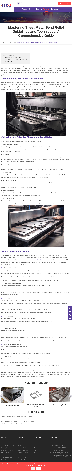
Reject (33, 468)
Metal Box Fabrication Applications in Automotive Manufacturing (17, 416)
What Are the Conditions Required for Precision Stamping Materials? (18, 421)
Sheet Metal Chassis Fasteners (25, 460)
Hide (13, 55)
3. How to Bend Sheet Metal (9, 61)
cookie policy (37, 465)
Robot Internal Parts (22, 445)
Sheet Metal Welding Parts (7, 450)
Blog (15, 42)
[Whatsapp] (70, 308)
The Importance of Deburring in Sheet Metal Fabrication (15, 424)
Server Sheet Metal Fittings (24, 443)
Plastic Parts (4, 460)
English (52, 3)
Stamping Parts (5, 448)
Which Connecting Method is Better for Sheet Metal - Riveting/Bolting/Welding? (21, 419)
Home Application (22, 455)
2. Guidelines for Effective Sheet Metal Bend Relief (15, 59)
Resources (46, 9)
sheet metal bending (49, 157)
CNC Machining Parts (6, 452)
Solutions (39, 9)
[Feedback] (70, 318)
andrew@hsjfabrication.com (27, 3)
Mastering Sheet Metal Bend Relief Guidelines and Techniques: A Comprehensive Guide (38, 42)
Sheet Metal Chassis (6, 455)
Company (32, 9)
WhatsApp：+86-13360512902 (60, 450)
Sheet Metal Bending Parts (7, 445)
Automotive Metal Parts (23, 450)
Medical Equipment (22, 457)
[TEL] (70, 315)
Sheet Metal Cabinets (6, 457)
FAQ (35, 445)
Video (35, 448)
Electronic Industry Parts (23, 452)
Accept (38, 468)
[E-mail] (70, 311)
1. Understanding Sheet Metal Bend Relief (13, 57)
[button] (1, 396)
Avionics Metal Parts (22, 448)
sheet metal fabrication (36, 260)
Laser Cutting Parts (6, 443)
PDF (35, 450)
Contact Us (65, 3)
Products (24, 9)
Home (19, 9)
